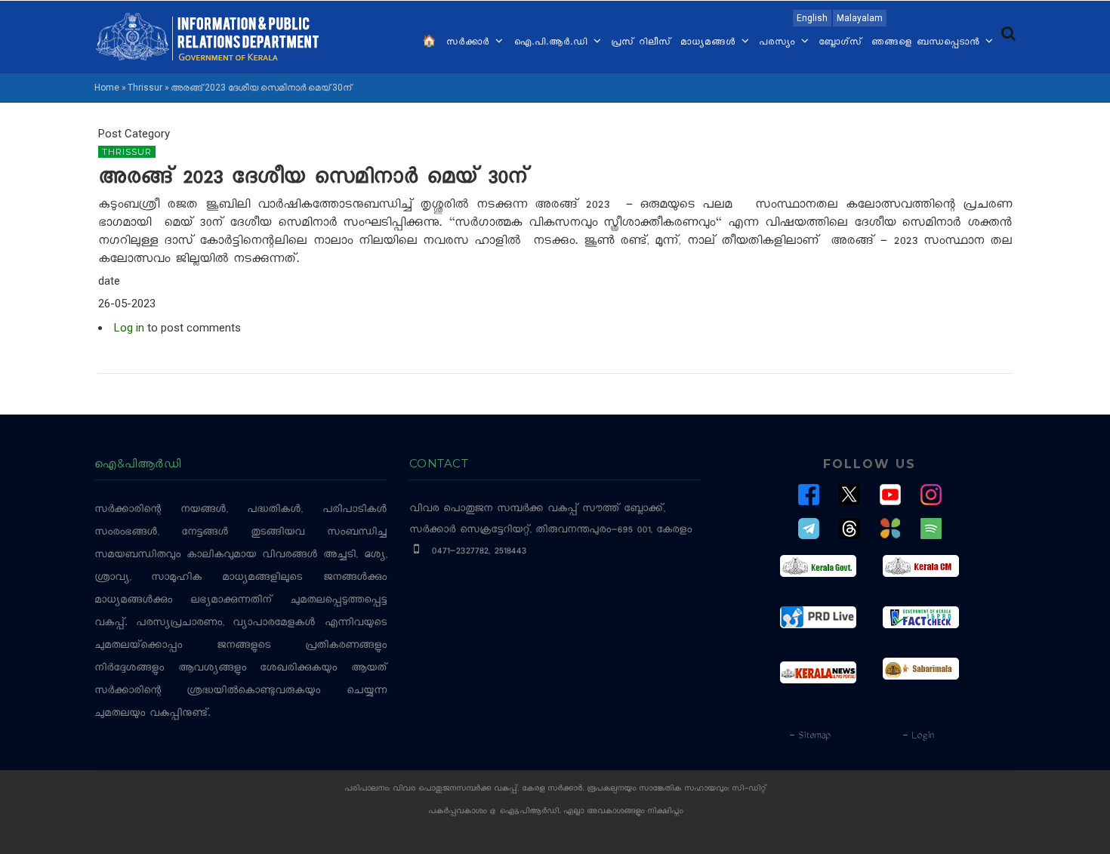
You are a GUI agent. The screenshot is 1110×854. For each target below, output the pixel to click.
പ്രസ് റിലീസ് (641, 43)
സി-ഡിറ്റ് (749, 789)
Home (106, 87)
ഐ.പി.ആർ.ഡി (552, 43)
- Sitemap (809, 736)
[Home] (207, 35)
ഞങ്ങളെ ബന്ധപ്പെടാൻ (927, 43)
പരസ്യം (779, 43)
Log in (129, 328)
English (812, 18)
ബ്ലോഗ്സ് (840, 43)
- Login (917, 736)
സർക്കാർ (470, 43)
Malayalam (860, 18)
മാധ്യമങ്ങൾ (710, 43)
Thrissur (145, 87)
